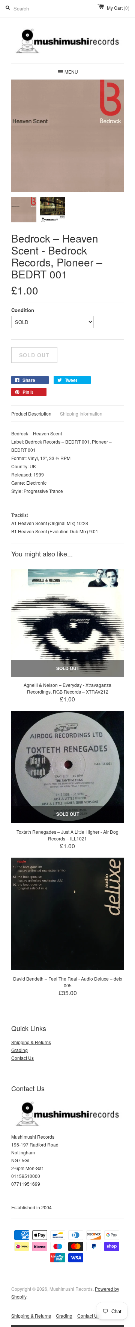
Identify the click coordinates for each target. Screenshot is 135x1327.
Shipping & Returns (31, 1042)
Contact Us (22, 1058)
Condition (22, 310)
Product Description (31, 413)
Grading (19, 1050)
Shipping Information (81, 413)
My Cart (118, 7)
